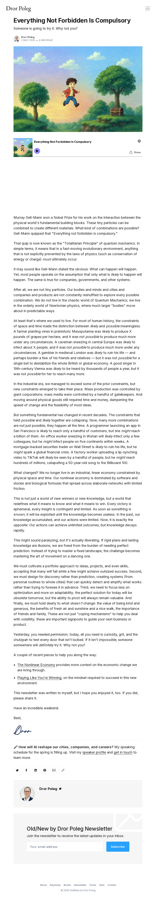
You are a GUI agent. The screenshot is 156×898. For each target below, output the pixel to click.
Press (93, 885)
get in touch (123, 752)
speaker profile (94, 752)
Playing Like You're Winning (39, 678)
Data (101, 885)
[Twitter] (60, 789)
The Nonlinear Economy (36, 665)
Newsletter (80, 885)
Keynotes (55, 885)
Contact (111, 885)
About (43, 885)
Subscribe (118, 846)
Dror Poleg (27, 37)
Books (67, 885)
